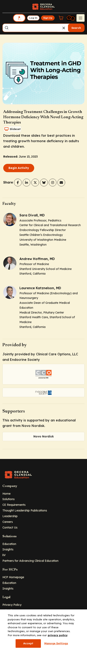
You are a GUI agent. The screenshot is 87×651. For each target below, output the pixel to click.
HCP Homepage (13, 577)
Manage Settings (56, 643)
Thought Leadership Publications (24, 510)
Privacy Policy (11, 604)
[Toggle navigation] (80, 17)
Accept (28, 643)
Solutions (8, 499)
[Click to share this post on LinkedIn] (26, 182)
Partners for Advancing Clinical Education (30, 560)
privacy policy (58, 635)
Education (9, 544)
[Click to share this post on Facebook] (18, 182)
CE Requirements (13, 504)
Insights (7, 549)
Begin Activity (18, 168)
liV (4, 555)
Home (6, 493)
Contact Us (9, 527)
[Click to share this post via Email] (61, 182)
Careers (7, 521)
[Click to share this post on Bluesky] (44, 182)
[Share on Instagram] (52, 182)
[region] (43, 630)
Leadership (10, 516)
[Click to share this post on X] (35, 182)
